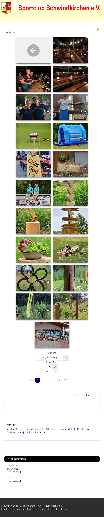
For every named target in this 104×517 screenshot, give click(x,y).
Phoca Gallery (93, 395)
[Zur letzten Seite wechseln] (71, 380)
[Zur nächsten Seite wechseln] (68, 380)
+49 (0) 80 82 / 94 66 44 (78, 429)
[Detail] (81, 54)
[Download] (85, 54)
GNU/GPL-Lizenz (35, 509)
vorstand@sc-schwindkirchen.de (29, 432)
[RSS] (97, 29)
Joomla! (5, 509)
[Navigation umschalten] (3, 18)
